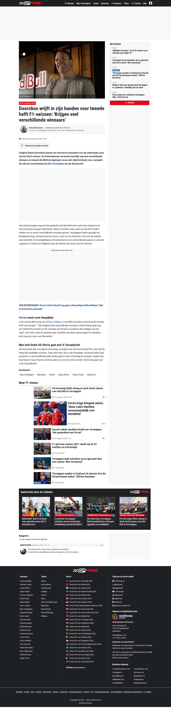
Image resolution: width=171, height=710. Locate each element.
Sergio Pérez (24, 658)
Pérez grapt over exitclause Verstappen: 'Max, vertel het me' (128, 96)
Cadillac (44, 592)
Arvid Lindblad (25, 641)
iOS (92, 692)
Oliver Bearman (26, 627)
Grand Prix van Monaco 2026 (80, 602)
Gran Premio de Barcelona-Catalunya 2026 (86, 606)
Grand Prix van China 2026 (79, 585)
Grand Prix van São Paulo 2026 (81, 651)
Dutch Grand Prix (27, 103)
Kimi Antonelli (25, 620)
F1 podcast (116, 3)
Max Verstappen (84, 3)
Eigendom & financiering (132, 692)
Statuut (56, 692)
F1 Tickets (136, 3)
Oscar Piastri (78, 375)
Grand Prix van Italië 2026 (79, 627)
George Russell (25, 623)
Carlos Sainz (24, 616)
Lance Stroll (24, 637)
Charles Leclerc (26, 585)
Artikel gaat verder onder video (61, 250)
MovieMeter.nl (117, 676)
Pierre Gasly (24, 599)
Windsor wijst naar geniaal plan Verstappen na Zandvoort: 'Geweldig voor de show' (130, 86)
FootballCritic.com (141, 669)
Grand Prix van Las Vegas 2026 (81, 655)
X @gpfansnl (117, 585)
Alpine (43, 581)
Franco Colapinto (26, 595)
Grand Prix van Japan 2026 (80, 588)
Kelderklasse (138, 679)
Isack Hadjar (25, 602)
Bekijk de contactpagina (120, 658)
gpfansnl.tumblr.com (122, 606)
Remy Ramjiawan (36, 128)
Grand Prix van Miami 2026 (79, 595)
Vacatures (64, 692)
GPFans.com (139, 672)
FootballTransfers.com (121, 669)
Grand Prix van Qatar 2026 (79, 658)
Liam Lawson (25, 606)
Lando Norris (64, 236)
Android (86, 692)
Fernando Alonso (26, 634)
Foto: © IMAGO (25, 96)
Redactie (19, 692)
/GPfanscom (119, 581)
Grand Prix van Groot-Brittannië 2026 (83, 613)
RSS (32, 692)
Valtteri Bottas (25, 655)
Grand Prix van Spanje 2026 (80, 630)
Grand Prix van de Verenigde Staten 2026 (85, 644)
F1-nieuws (129, 103)
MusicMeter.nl (139, 676)
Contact (38, 692)
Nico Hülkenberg (26, 651)
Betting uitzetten (75, 692)
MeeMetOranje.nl (140, 683)
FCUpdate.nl (117, 672)
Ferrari (23, 317)
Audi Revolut (46, 588)
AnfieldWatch (117, 683)
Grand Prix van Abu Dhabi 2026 (81, 662)
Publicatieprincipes (102, 692)
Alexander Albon (26, 613)
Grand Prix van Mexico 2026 (80, 648)
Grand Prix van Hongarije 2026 (81, 620)
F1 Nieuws (69, 3)
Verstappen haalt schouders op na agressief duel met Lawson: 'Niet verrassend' (130, 61)
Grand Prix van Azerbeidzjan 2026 (82, 634)
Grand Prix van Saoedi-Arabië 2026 (82, 592)
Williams (44, 616)
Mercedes (41, 375)
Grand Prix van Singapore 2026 (81, 641)
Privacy (27, 692)
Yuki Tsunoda (25, 644)
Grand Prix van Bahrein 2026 (80, 637)
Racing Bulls (46, 609)
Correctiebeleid (116, 692)
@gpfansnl (118, 588)
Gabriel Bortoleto (26, 648)
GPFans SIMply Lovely (57, 321)
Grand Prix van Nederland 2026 (81, 623)
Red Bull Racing (47, 613)
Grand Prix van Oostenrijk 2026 (81, 609)
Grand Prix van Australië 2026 (81, 581)
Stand (96, 3)
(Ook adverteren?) (79, 668)
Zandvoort (91, 375)
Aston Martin (46, 585)
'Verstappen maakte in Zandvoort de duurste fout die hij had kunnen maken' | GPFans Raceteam (130, 75)
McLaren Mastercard (49, 602)
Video (126, 3)
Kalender (105, 3)
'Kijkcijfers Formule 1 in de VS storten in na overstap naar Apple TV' (130, 51)
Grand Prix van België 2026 (79, 616)
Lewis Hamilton (68, 360)
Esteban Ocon (25, 630)
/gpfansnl (118, 599)
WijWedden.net (118, 679)
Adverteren (47, 692)
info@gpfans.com (119, 635)
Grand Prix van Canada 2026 (80, 599)
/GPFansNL (119, 592)
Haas (43, 599)
